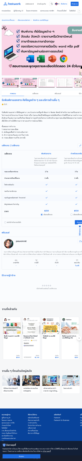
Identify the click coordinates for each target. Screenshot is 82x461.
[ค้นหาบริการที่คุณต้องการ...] (52, 4)
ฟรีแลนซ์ (58, 93)
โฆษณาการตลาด (31, 10)
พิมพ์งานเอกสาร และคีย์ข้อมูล (11, 337)
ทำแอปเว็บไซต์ (61, 10)
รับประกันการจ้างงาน (34, 425)
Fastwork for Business (61, 420)
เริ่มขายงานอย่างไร (33, 420)
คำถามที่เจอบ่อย (33, 430)
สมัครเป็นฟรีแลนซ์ (33, 418)
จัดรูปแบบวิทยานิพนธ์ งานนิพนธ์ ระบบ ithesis (30, 338)
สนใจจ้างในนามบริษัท (14, 222)
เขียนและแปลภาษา (24, 20)
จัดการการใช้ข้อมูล (33, 433)
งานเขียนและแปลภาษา (9, 438)
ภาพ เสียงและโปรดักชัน (9, 430)
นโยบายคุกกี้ (47, 451)
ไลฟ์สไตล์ (72, 10)
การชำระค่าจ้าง (32, 423)
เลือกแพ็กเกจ (47, 214)
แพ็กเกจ (35, 93)
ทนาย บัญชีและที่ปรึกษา (9, 433)
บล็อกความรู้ (32, 428)
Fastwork (57, 418)
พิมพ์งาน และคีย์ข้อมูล (40, 20)
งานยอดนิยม (6, 10)
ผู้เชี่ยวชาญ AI (18, 10)
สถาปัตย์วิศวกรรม (7, 436)
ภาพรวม (13, 93)
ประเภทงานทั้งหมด (8, 20)
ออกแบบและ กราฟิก (47, 10)
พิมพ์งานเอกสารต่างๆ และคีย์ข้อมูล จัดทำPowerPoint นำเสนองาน (69, 339)
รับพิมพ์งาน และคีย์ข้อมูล (49, 337)
